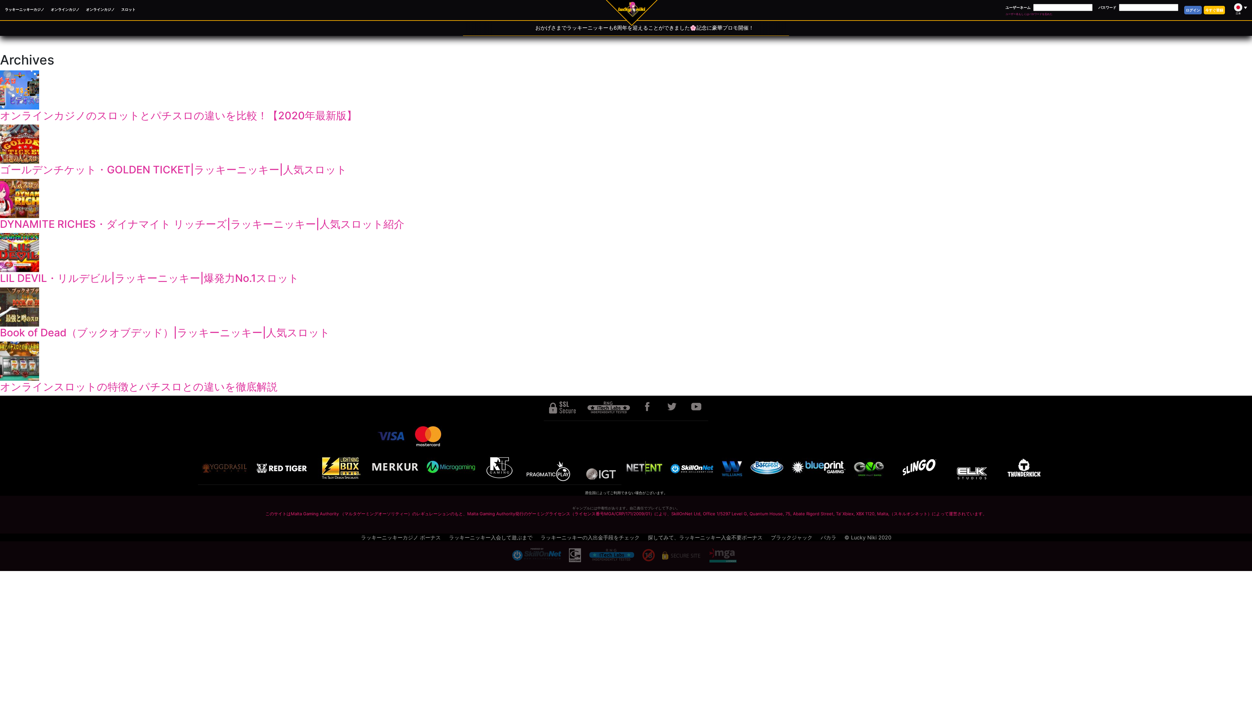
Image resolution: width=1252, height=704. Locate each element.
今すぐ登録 (1214, 10)
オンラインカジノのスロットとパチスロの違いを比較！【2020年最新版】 (178, 115)
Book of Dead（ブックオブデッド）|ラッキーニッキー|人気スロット (165, 332)
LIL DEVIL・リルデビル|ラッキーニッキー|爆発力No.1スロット (149, 278)
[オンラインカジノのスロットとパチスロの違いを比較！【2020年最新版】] (626, 90)
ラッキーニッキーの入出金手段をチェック (590, 537)
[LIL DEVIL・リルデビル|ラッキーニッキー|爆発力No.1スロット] (626, 252)
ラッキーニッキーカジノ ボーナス (401, 537)
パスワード (1107, 7)
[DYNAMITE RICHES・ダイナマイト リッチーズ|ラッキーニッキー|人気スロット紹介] (626, 198)
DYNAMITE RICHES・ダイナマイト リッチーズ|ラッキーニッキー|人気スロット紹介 (202, 224)
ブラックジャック (791, 537)
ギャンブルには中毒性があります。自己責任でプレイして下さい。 (626, 508)
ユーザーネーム (1018, 7)
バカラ (828, 537)
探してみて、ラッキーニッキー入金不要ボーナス (705, 537)
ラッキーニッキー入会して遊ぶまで (490, 537)
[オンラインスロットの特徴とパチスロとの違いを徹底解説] (626, 361)
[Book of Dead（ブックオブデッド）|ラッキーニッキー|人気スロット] (626, 307)
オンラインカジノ (65, 9)
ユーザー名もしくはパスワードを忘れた (1029, 14)
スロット (128, 9)
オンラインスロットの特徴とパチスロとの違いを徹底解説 (138, 386)
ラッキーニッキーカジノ (24, 9)
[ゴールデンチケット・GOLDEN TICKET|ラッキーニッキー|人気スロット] (626, 144)
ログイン (1193, 10)
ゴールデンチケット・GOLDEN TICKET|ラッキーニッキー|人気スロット (173, 169)
